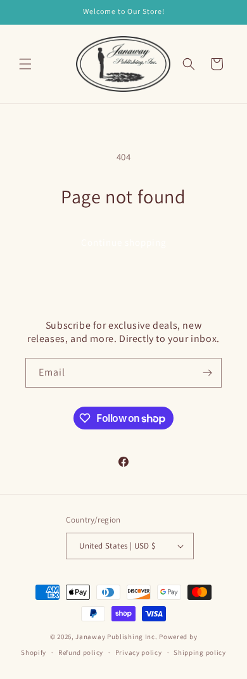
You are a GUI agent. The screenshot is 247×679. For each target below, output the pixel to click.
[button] (25, 64)
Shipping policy (200, 652)
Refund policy (80, 652)
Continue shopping (124, 242)
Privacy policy (138, 652)
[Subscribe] (207, 373)
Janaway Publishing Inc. (116, 636)
